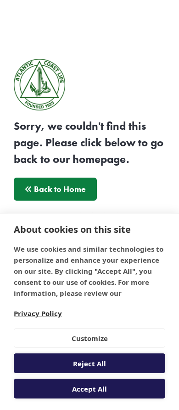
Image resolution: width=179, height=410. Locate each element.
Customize (90, 338)
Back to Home (59, 189)
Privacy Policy (38, 313)
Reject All (89, 363)
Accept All (89, 388)
